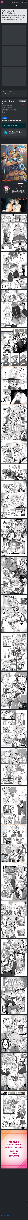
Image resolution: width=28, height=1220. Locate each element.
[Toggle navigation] (25, 5)
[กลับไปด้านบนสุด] (7, 162)
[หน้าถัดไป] (20, 162)
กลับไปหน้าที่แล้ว (5, 1215)
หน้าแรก (4, 92)
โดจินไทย (11, 92)
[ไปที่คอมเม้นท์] (20, 1149)
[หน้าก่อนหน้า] (7, 232)
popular (5, 118)
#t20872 (22, 101)
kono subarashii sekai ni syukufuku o (11, 120)
